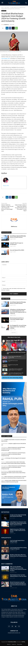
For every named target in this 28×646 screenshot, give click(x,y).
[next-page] (4, 257)
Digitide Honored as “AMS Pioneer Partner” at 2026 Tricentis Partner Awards (17, 530)
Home (2, 7)
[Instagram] (12, 626)
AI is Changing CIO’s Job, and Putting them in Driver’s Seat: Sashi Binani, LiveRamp (18, 327)
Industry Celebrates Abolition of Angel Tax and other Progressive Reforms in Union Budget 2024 (7, 207)
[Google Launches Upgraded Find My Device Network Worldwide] (5, 517)
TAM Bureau (6, 24)
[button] (14, 407)
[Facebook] (10, 28)
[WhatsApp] (16, 28)
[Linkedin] (7, 28)
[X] (13, 28)
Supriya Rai (6, 185)
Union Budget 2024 (5, 58)
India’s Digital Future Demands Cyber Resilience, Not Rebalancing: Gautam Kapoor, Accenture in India (18, 523)
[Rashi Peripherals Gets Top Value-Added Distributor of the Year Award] (5, 577)
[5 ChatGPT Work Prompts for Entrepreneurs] (5, 245)
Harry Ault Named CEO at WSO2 (17, 250)
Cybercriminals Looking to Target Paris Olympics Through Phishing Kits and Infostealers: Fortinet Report (21, 207)
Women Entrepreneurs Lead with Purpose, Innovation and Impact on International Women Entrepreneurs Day (13, 449)
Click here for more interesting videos (12, 377)
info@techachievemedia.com (14, 632)
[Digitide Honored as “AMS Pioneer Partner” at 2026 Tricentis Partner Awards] (5, 531)
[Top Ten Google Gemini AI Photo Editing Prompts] (5, 542)
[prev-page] (2, 257)
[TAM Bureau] (2, 24)
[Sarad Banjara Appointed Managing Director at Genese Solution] (5, 238)
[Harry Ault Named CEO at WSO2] (5, 252)
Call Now (23, 641)
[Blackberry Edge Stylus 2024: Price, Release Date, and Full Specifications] (5, 556)
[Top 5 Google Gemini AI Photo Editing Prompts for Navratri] (5, 549)
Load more (13, 332)
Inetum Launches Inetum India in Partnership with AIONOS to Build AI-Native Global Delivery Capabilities (13, 473)
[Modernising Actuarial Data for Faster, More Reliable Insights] (5, 320)
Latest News (7, 7)
